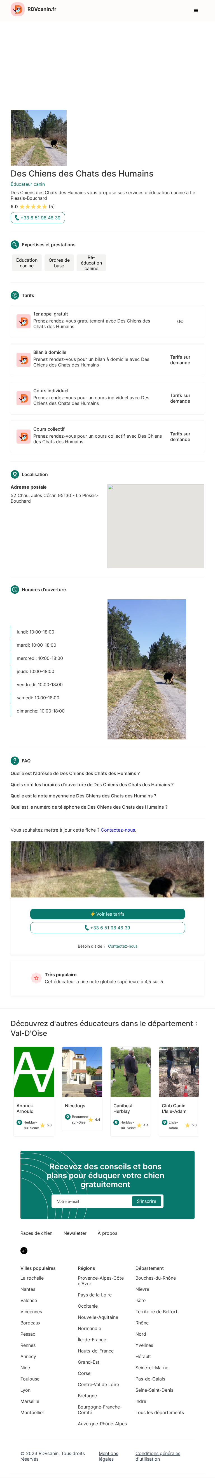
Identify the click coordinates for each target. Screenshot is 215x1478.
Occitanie (88, 1306)
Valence (28, 1300)
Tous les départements (159, 1412)
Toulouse (29, 1379)
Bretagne (87, 1395)
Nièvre (142, 1289)
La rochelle (32, 1278)
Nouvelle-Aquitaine (98, 1317)
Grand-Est (88, 1362)
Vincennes (31, 1311)
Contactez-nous (118, 830)
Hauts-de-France (96, 1351)
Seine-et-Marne (151, 1367)
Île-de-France (92, 1339)
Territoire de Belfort (156, 1311)
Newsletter (75, 1233)
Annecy (28, 1356)
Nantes (27, 1289)
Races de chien (36, 1233)
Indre (140, 1401)
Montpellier (32, 1412)
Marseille (29, 1401)
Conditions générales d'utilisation (157, 1456)
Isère (140, 1300)
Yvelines (144, 1345)
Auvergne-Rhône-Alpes (102, 1423)
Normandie (89, 1328)
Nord (140, 1334)
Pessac (27, 1334)
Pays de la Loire (95, 1295)
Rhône (142, 1323)
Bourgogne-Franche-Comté (100, 1409)
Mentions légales (108, 1456)
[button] (196, 10)
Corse (84, 1373)
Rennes (28, 1345)
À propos (107, 1233)
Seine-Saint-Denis (154, 1390)
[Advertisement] (107, 63)
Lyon (25, 1390)
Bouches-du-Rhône (155, 1278)
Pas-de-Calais (150, 1379)
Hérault (143, 1356)
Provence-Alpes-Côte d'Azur (101, 1280)
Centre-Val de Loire (98, 1384)
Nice (25, 1367)
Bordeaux (30, 1323)
